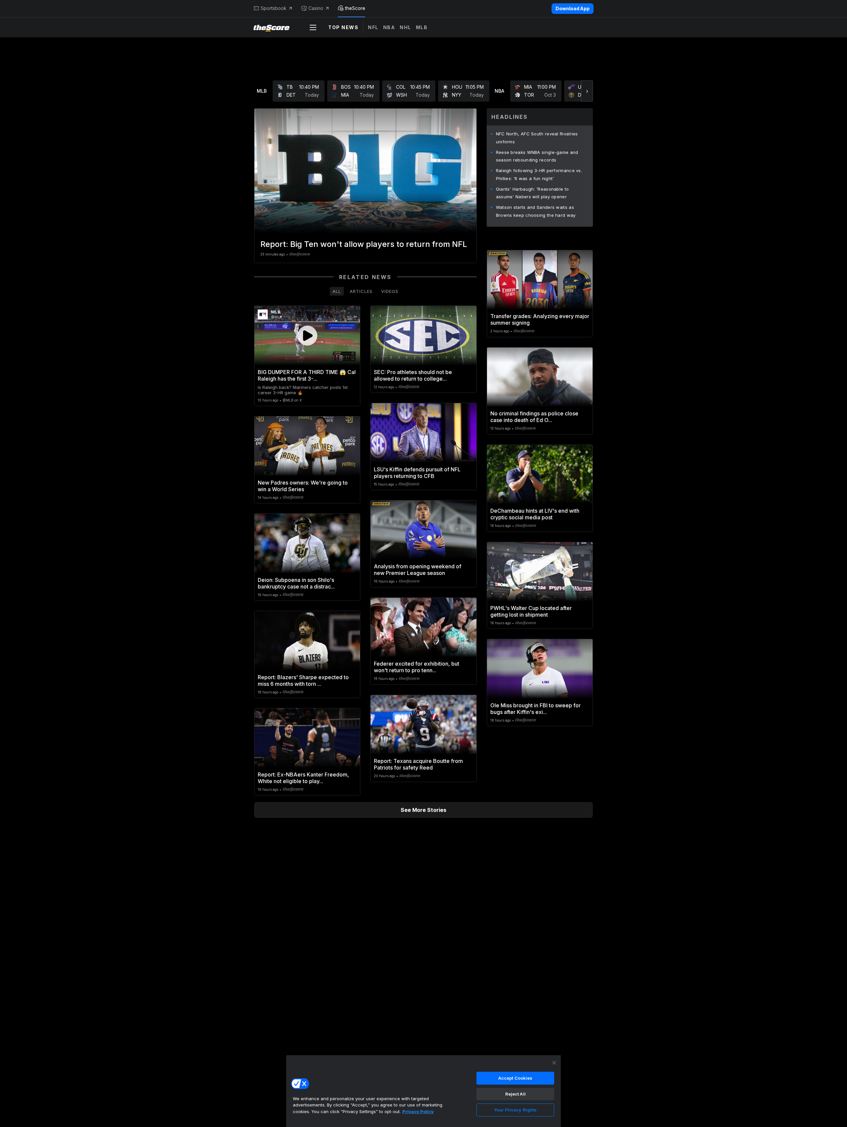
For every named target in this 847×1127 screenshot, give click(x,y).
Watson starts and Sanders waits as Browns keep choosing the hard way (536, 211)
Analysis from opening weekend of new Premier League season (417, 569)
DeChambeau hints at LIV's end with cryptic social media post (534, 514)
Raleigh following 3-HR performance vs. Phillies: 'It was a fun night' (539, 174)
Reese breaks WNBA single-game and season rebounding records (537, 156)
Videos (389, 291)
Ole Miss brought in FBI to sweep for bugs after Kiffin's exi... (535, 708)
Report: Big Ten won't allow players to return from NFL (363, 244)
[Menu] (313, 27)
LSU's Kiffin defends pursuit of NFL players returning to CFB (417, 472)
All (337, 291)
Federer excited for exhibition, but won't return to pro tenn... (416, 667)
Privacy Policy (418, 1111)
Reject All (515, 1094)
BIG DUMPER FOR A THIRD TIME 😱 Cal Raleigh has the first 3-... (307, 375)
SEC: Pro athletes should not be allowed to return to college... (413, 375)
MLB (422, 27)
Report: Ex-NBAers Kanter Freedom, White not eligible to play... (303, 777)
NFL (373, 27)
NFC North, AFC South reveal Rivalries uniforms (537, 137)
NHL (405, 27)
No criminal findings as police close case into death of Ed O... (534, 416)
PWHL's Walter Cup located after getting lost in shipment (531, 611)
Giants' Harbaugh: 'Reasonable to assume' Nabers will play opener (532, 193)
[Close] (554, 1063)
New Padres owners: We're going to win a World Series (303, 486)
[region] (423, 1091)
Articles (361, 291)
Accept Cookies (515, 1078)
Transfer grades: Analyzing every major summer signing (539, 319)
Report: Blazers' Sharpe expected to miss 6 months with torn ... (303, 680)
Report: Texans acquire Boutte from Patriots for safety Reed (418, 764)
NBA (389, 27)
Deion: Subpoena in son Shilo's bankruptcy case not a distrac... (296, 583)
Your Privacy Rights (515, 1109)
